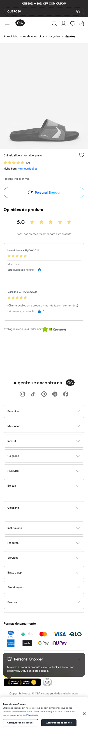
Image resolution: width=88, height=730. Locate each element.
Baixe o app (14, 572)
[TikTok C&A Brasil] (33, 394)
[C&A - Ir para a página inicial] (20, 23)
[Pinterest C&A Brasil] (44, 394)
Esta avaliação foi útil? (20, 270)
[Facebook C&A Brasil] (65, 394)
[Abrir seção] (52, 411)
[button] (54, 23)
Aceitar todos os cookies (59, 722)
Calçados (13, 456)
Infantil (11, 441)
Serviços (12, 557)
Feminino (13, 411)
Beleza (11, 485)
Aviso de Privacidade (27, 715)
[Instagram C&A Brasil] (22, 394)
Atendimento (15, 587)
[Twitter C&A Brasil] (55, 394)
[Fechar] (84, 714)
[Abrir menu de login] (63, 23)
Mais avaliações (27, 168)
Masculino (13, 426)
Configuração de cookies (20, 722)
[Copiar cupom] (78, 11)
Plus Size (13, 470)
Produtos (13, 542)
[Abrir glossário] (50, 507)
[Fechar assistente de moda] (79, 659)
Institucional (15, 528)
